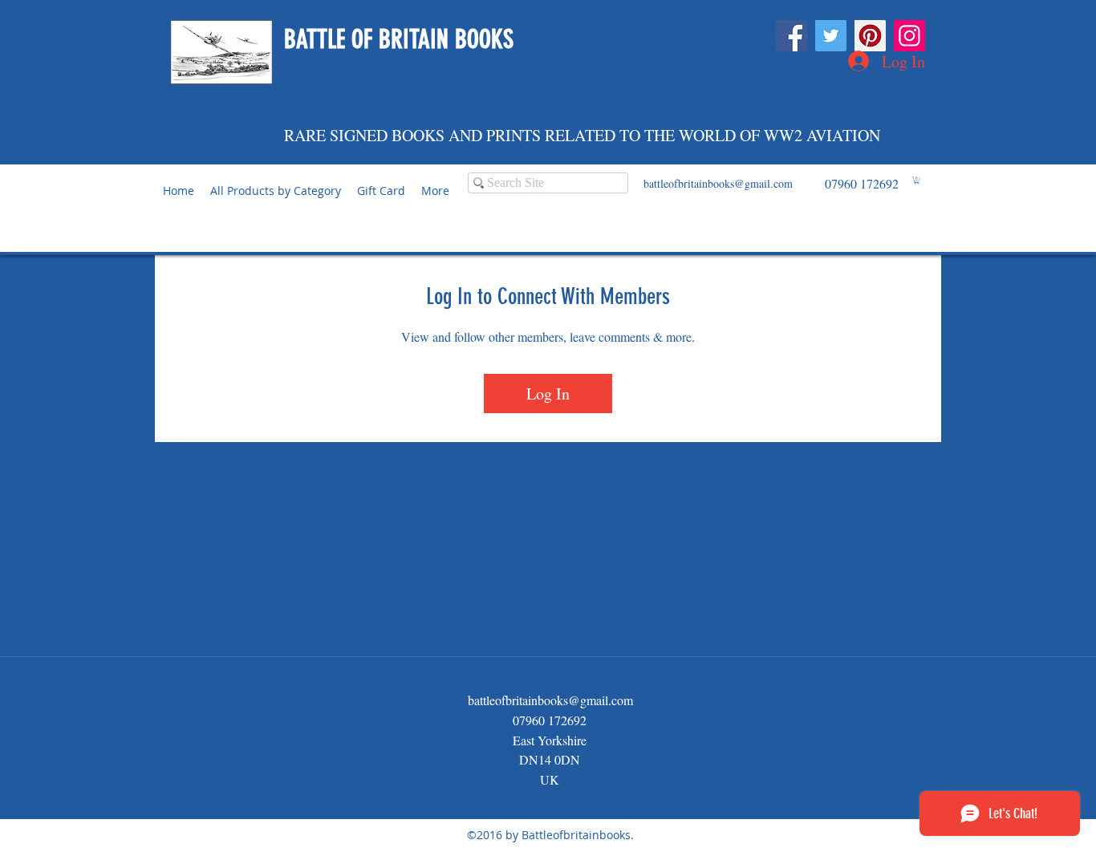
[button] (916, 180)
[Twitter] (830, 35)
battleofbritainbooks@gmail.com (718, 183)
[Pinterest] (870, 35)
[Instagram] (909, 35)
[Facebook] (791, 35)
